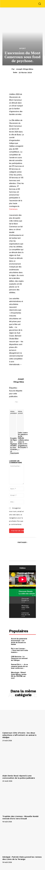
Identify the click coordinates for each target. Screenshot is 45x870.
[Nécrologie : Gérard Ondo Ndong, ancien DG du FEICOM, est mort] (32, 674)
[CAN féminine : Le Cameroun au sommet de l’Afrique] (32, 658)
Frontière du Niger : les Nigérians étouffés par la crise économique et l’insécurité (15, 445)
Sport (22, 48)
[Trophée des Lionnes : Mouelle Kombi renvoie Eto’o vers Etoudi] (22, 799)
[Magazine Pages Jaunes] (23, 3)
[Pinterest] (25, 548)
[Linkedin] (22, 553)
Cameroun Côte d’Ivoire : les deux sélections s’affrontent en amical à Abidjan (19, 735)
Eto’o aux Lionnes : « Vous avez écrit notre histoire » (19, 650)
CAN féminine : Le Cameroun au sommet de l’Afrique (19, 658)
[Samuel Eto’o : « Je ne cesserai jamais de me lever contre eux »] (32, 666)
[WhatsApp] (30, 548)
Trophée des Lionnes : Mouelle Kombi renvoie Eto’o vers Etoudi (20, 817)
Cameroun (13, 209)
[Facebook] (14, 548)
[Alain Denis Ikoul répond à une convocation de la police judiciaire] (22, 759)
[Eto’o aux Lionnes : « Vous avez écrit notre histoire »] (32, 650)
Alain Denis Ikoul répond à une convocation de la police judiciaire (18, 777)
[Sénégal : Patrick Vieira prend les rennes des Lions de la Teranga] (22, 840)
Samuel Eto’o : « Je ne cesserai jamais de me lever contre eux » (19, 666)
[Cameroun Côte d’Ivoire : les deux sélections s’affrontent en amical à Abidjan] (22, 716)
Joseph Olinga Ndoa (24, 69)
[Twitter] (19, 548)
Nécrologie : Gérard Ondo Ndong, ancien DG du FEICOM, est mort (18, 675)
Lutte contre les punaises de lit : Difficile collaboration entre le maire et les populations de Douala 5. (23, 440)
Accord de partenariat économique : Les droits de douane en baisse (19, 641)
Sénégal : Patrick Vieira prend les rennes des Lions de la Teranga (22, 858)
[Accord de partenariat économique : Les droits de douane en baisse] (32, 640)
